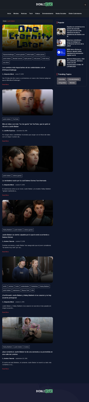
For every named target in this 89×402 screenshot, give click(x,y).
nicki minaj (45, 58)
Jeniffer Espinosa (9, 130)
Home (4, 21)
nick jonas (37, 58)
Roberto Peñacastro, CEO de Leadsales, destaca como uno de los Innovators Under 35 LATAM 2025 (75, 62)
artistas (11, 286)
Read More (5, 84)
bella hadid (30, 54)
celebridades (25, 286)
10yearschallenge (8, 54)
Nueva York (25, 290)
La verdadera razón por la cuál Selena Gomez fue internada (24, 181)
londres (26, 347)
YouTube (15, 119)
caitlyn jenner (40, 54)
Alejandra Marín (9, 74)
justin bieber (7, 58)
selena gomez (17, 175)
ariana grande (20, 54)
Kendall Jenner (17, 58)
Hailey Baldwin (7, 229)
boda (17, 286)
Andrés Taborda (9, 241)
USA (32, 290)
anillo (4, 286)
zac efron (6, 62)
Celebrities (34, 286)
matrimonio (16, 290)
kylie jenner (28, 58)
